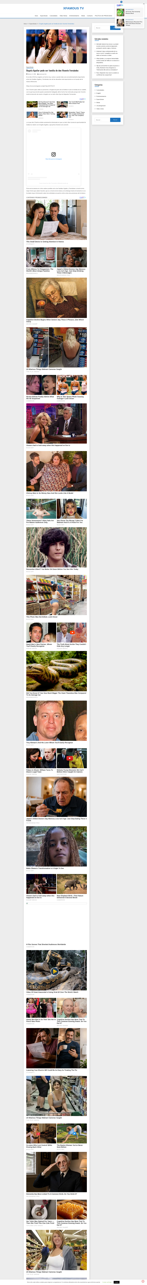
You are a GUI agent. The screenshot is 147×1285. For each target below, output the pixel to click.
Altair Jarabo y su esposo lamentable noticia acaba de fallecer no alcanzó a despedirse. (107, 60)
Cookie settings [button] (107, 1282)
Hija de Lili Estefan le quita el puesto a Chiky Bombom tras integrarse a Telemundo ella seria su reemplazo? (107, 68)
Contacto (90, 16)
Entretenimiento (74, 16)
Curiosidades (53, 16)
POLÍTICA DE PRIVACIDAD (103, 16)
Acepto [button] (117, 1282)
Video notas (100, 109)
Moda (83, 16)
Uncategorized (100, 105)
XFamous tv (73, 8)
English (98, 93)
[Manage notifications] (143, 1281)
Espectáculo (44, 16)
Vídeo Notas (63, 16)
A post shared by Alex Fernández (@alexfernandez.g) (53, 183)
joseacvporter (43, 74)
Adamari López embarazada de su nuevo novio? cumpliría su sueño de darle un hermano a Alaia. (107, 53)
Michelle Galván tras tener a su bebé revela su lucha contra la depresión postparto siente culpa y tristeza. (107, 46)
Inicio (36, 16)
